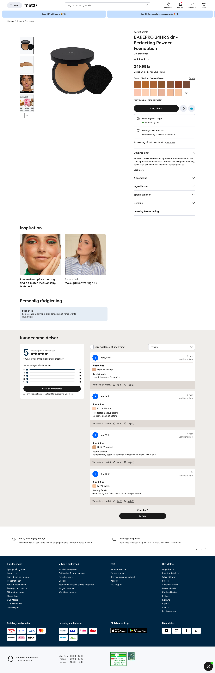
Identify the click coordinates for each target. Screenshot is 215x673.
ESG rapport (116, 584)
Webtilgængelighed (68, 592)
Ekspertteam (13, 596)
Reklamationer (14, 580)
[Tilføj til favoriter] (183, 108)
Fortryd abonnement (16, 584)
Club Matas (12, 600)
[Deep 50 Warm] (153, 84)
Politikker (114, 580)
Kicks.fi (165, 603)
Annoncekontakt (170, 584)
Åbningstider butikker (17, 588)
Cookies (62, 580)
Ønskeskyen (13, 607)
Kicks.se (166, 596)
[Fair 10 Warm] (153, 92)
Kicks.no (166, 600)
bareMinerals (141, 31)
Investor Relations (170, 573)
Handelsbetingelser (68, 569)
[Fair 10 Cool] (137, 92)
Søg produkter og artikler (79, 5)
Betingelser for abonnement (72, 573)
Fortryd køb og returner (18, 577)
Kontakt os (12, 573)
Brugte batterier (66, 588)
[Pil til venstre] (196, 549)
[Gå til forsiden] (30, 5)
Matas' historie (169, 588)
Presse (165, 580)
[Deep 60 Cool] (178, 84)
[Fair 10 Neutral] (145, 92)
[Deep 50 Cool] (137, 84)
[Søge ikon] (147, 5)
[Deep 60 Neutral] (186, 84)
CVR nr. (165, 607)
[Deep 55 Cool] (161, 84)
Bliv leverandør (169, 611)
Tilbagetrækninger (16, 592)
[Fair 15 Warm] (178, 92)
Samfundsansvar (118, 569)
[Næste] (26, 115)
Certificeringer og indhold (122, 577)
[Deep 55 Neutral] (170, 84)
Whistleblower (169, 577)
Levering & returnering (146, 211)
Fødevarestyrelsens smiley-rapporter (76, 584)
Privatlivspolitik (66, 577)
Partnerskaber (117, 573)
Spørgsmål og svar (16, 569)
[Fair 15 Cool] (161, 92)
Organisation (168, 569)
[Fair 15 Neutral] (170, 92)
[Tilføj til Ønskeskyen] (191, 108)
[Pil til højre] (212, 14)
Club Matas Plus (14, 603)
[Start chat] (208, 666)
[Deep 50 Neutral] (145, 84)
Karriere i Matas (169, 592)
